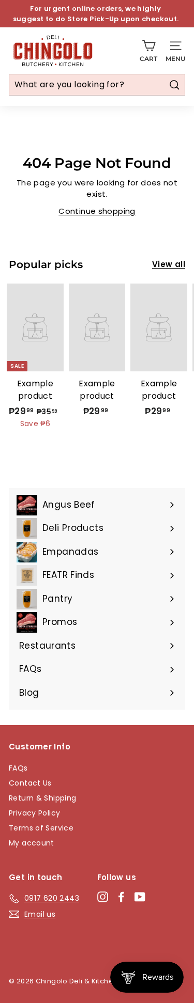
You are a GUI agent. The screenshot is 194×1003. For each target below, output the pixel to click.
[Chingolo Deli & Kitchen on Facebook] (121, 896)
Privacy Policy (34, 813)
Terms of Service (41, 828)
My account (31, 843)
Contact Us (30, 783)
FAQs (18, 768)
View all (168, 264)
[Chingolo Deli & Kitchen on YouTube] (140, 896)
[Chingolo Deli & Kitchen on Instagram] (102, 896)
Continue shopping (96, 211)
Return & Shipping (42, 798)
